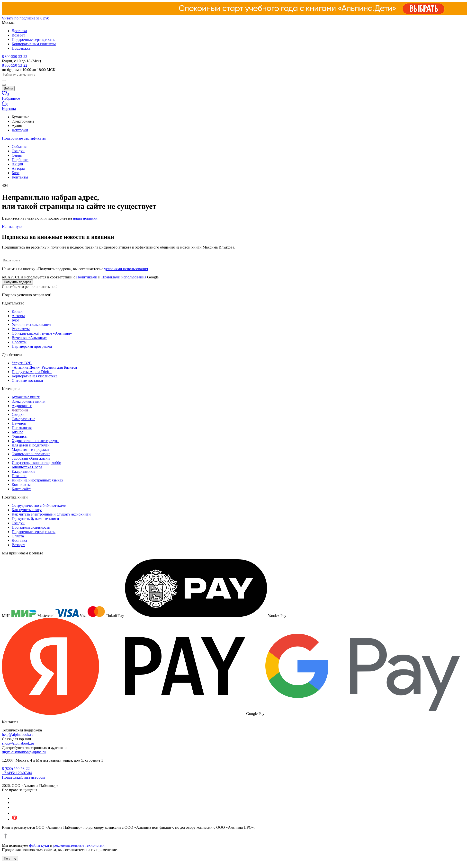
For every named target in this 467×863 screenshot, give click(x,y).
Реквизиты (21, 329)
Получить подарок (17, 282)
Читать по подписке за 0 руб (25, 18)
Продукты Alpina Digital (32, 372)
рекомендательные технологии (79, 845)
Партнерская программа (32, 346)
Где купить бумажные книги (35, 518)
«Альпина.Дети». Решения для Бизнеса (44, 367)
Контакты (20, 177)
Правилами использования (123, 277)
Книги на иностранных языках (37, 480)
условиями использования (126, 269)
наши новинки (85, 218)
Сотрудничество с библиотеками (39, 505)
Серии (17, 155)
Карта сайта (21, 489)
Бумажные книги (26, 397)
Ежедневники (23, 471)
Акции (17, 164)
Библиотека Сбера (27, 467)
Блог (15, 173)
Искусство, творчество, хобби (36, 463)
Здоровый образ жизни (31, 458)
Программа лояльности (31, 527)
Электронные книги (28, 401)
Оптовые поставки (27, 380)
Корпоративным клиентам (34, 44)
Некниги (19, 476)
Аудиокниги (22, 406)
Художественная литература (35, 441)
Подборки (20, 160)
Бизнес (17, 432)
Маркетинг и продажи (30, 449)
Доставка (19, 31)
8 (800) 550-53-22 (16, 768)
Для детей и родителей (31, 445)
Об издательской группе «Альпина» (42, 333)
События (19, 146)
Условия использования (31, 324)
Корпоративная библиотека (34, 376)
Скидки (18, 151)
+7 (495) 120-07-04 (17, 773)
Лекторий (20, 130)
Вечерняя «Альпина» (29, 338)
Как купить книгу (27, 510)
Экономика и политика (31, 454)
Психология (22, 428)
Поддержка (21, 48)
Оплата (18, 536)
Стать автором (33, 777)
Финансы (19, 436)
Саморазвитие (23, 419)
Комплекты (21, 484)
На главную (12, 226)
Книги (17, 311)
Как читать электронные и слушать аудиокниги (51, 514)
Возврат (18, 35)
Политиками (86, 277)
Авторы (18, 168)
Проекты (19, 342)
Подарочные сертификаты (33, 39)
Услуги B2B (22, 363)
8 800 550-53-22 (14, 56)
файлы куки (39, 845)
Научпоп (19, 423)
